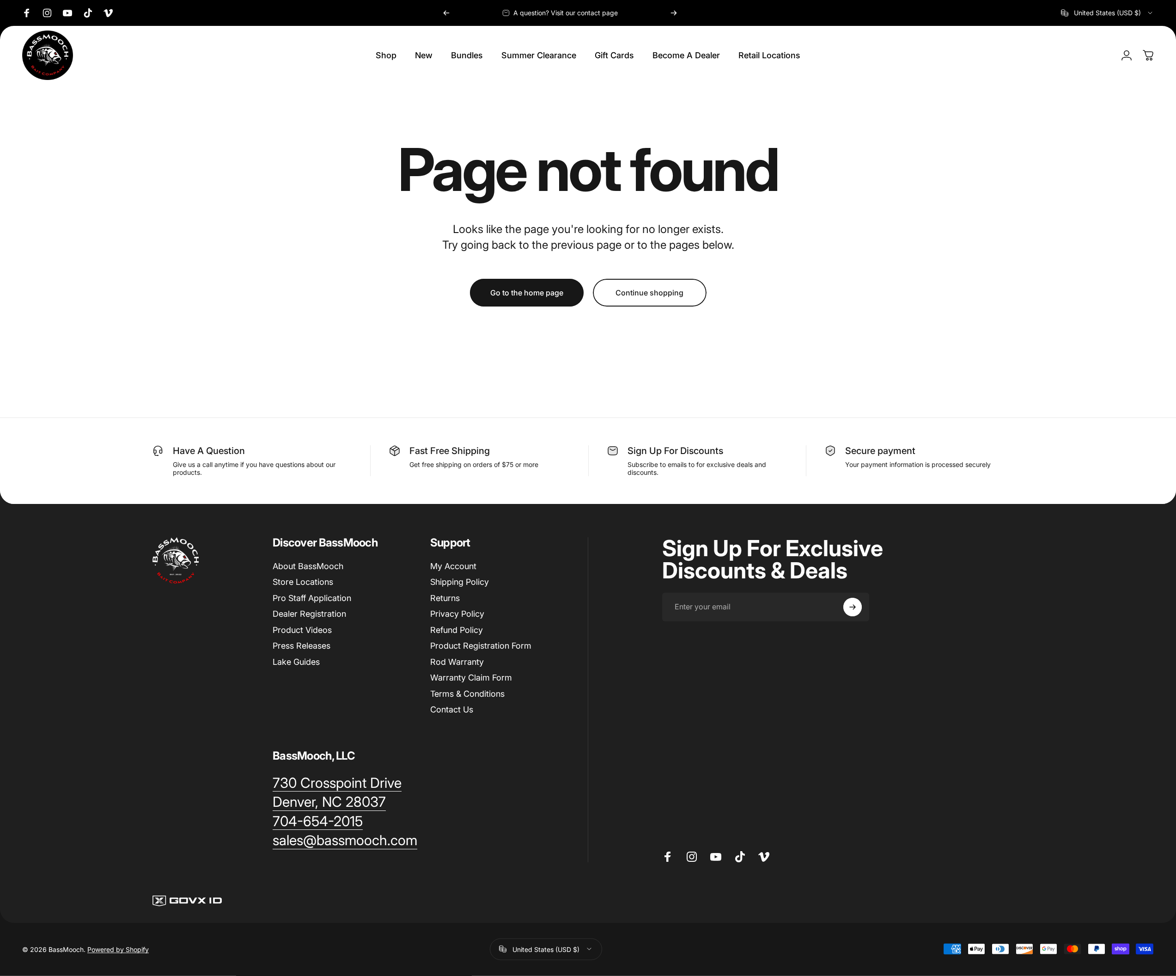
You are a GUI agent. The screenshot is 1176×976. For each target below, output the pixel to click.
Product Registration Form (480, 646)
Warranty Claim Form (471, 677)
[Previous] (446, 13)
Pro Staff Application (312, 598)
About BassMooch (308, 566)
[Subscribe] (852, 607)
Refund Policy (456, 630)
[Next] (674, 13)
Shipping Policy (459, 582)
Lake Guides (296, 662)
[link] (337, 783)
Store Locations (303, 582)
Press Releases (301, 646)
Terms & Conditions (467, 694)
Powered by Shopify (118, 949)
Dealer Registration (309, 614)
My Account (453, 566)
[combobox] (1107, 13)
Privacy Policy (457, 614)
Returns (445, 598)
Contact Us (451, 709)
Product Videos (302, 630)
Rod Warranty (457, 662)
